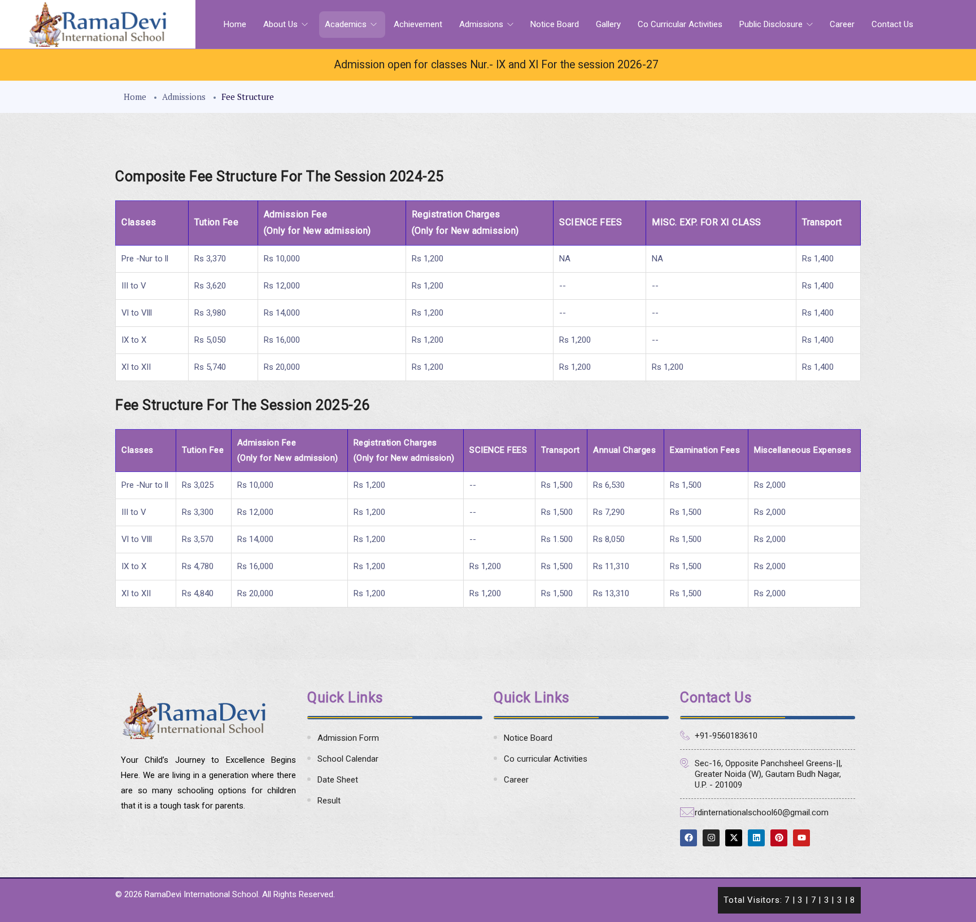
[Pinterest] (778, 837)
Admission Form (348, 738)
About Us (281, 24)
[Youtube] (801, 837)
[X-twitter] (733, 837)
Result (329, 801)
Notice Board (554, 24)
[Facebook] (688, 837)
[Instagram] (711, 837)
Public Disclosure (772, 24)
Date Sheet (337, 780)
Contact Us (892, 24)
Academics (347, 24)
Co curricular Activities (680, 24)
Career (842, 24)
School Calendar (347, 759)
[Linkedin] (756, 837)
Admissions (482, 24)
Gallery (608, 24)
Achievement (418, 24)
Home (235, 24)
